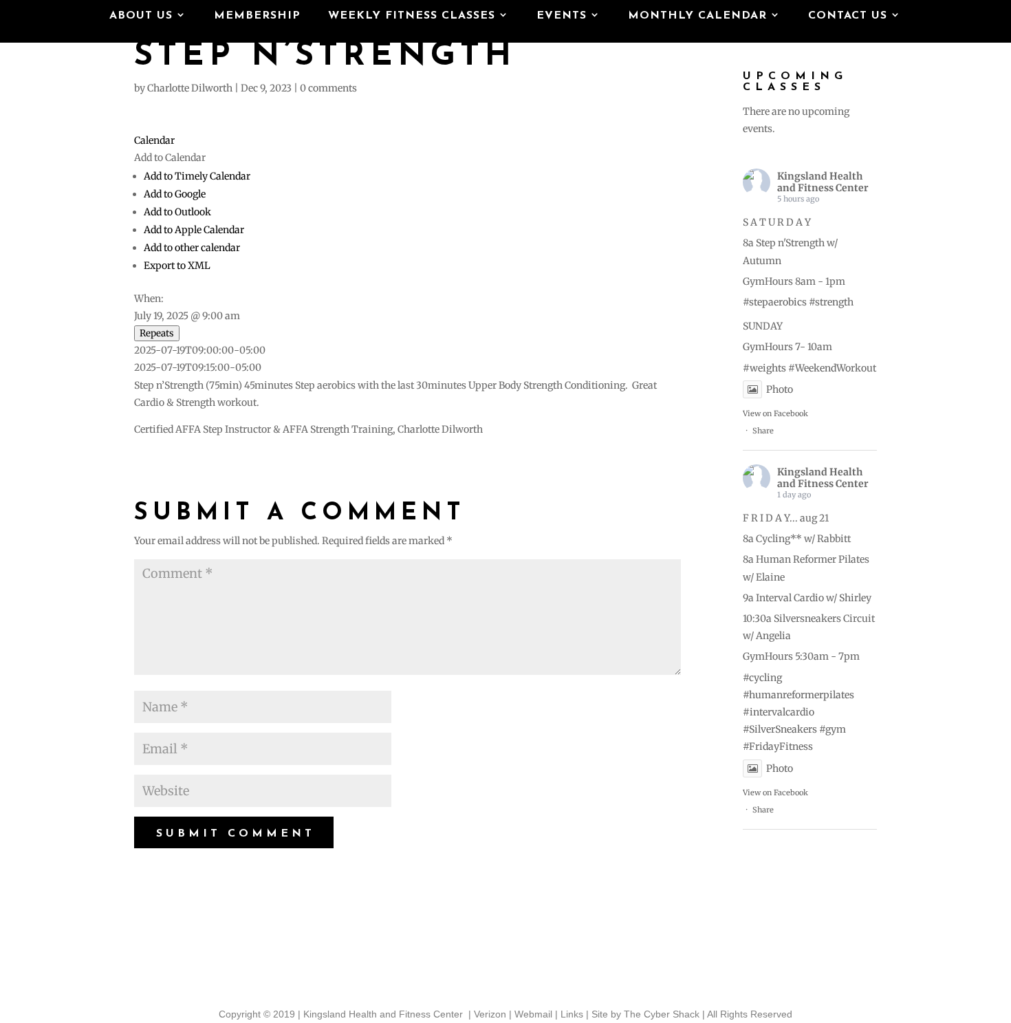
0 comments (328, 88)
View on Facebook (775, 413)
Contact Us (847, 16)
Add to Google (175, 194)
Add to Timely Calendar (197, 176)
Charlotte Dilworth (189, 88)
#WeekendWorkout (832, 368)
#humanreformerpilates (798, 695)
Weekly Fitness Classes (411, 16)
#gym (832, 729)
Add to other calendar (192, 247)
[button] (170, 157)
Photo (779, 389)
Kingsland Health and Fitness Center (823, 182)
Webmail (533, 1014)
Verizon (490, 1014)
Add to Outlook (177, 212)
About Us (141, 16)
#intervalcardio (778, 712)
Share (763, 430)
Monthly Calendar (697, 16)
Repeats (157, 333)
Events (561, 16)
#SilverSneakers (780, 729)
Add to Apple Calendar (194, 230)
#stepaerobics (775, 302)
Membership (257, 16)
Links (572, 1014)
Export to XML (177, 265)
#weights (764, 368)
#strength (831, 302)
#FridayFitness (778, 746)
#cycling (762, 677)
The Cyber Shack (661, 1014)
